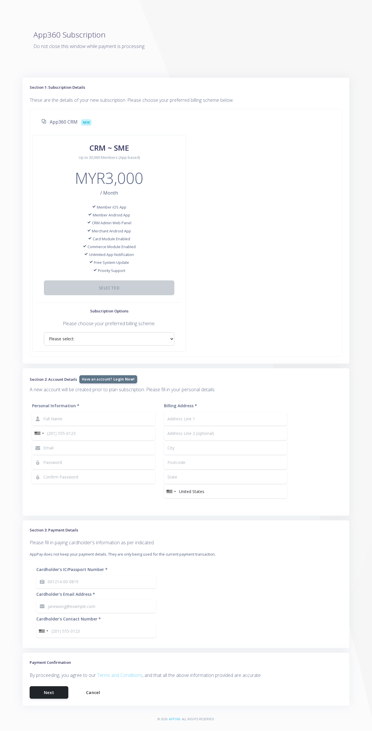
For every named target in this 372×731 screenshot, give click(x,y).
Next (49, 692)
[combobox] (39, 433)
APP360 (174, 719)
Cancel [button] (93, 692)
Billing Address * (180, 405)
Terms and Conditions (119, 675)
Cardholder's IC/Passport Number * (72, 569)
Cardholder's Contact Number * (68, 619)
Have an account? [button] (108, 379)
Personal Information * (55, 405)
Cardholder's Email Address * (65, 594)
